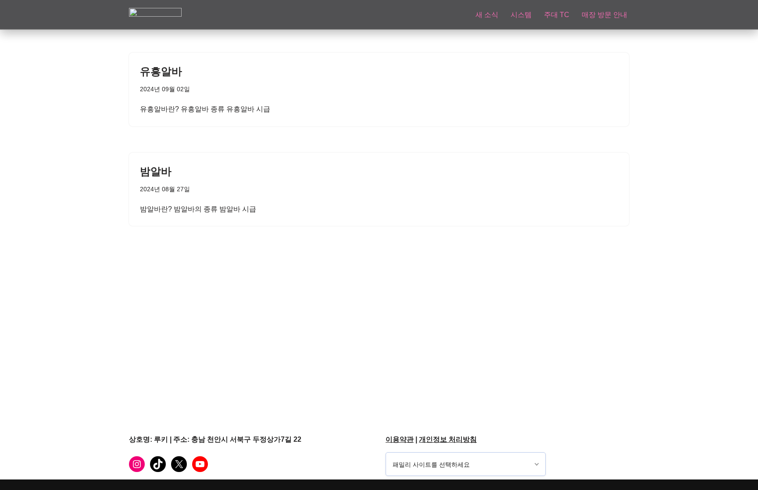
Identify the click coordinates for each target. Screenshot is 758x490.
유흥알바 (161, 71)
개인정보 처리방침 (448, 439)
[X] (179, 464)
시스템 (521, 14)
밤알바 (156, 171)
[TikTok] (158, 464)
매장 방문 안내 (604, 14)
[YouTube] (200, 464)
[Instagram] (137, 464)
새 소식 (487, 14)
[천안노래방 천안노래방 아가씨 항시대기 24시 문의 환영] (155, 14)
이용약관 (400, 439)
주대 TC (556, 14)
